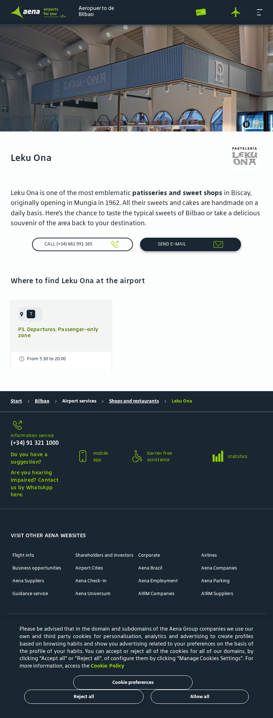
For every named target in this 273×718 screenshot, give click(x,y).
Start (16, 401)
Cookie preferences (133, 682)
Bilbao (42, 401)
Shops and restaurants (134, 401)
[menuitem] (136, 78)
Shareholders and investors (104, 555)
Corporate (149, 555)
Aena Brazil (150, 568)
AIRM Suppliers (217, 593)
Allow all (199, 696)
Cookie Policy (107, 665)
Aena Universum (93, 593)
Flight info (23, 555)
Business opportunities (36, 568)
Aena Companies (219, 568)
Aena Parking (215, 581)
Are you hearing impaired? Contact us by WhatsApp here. (34, 483)
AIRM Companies (156, 593)
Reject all (84, 696)
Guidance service (30, 593)
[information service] (35, 426)
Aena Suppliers (28, 581)
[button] (259, 12)
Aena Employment (158, 581)
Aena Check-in (91, 581)
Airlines (209, 555)
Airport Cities (89, 568)
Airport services (79, 401)
